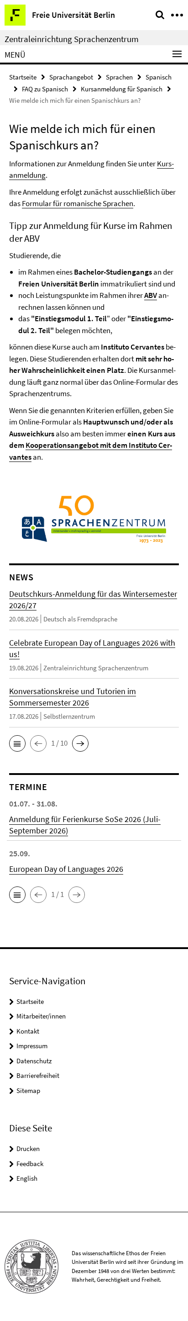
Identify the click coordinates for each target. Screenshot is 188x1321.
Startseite (23, 77)
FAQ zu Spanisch (45, 89)
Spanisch (159, 77)
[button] (17, 743)
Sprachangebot (71, 77)
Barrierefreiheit (37, 1075)
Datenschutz (34, 1060)
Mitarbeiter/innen (41, 1016)
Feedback (29, 1163)
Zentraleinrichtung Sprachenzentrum (72, 38)
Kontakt (27, 1031)
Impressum (31, 1045)
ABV (150, 295)
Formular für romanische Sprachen (77, 203)
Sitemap (28, 1090)
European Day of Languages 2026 (66, 869)
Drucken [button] (28, 1148)
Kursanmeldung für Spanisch (121, 89)
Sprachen (119, 77)
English (26, 1178)
